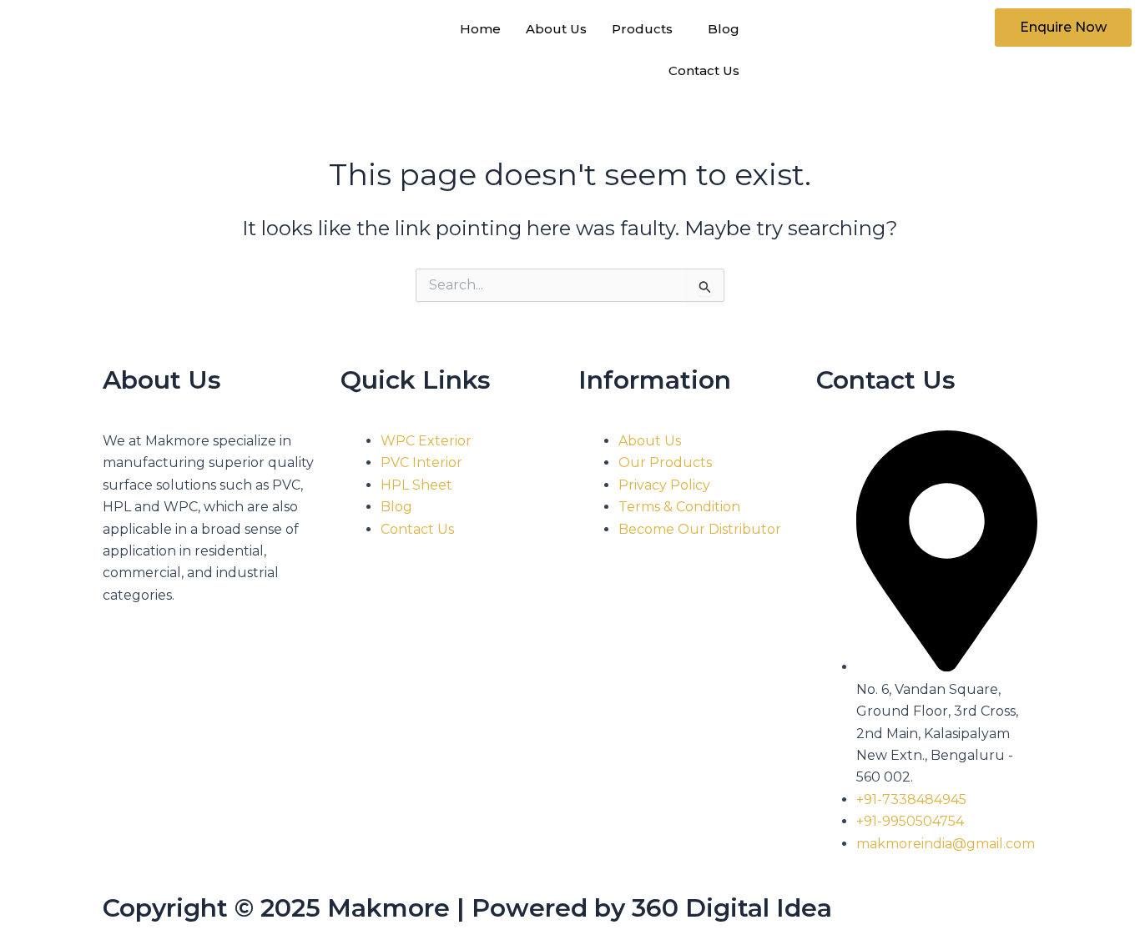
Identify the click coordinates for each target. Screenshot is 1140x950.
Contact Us (703, 70)
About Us (556, 29)
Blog (723, 29)
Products (642, 29)
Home (480, 29)
